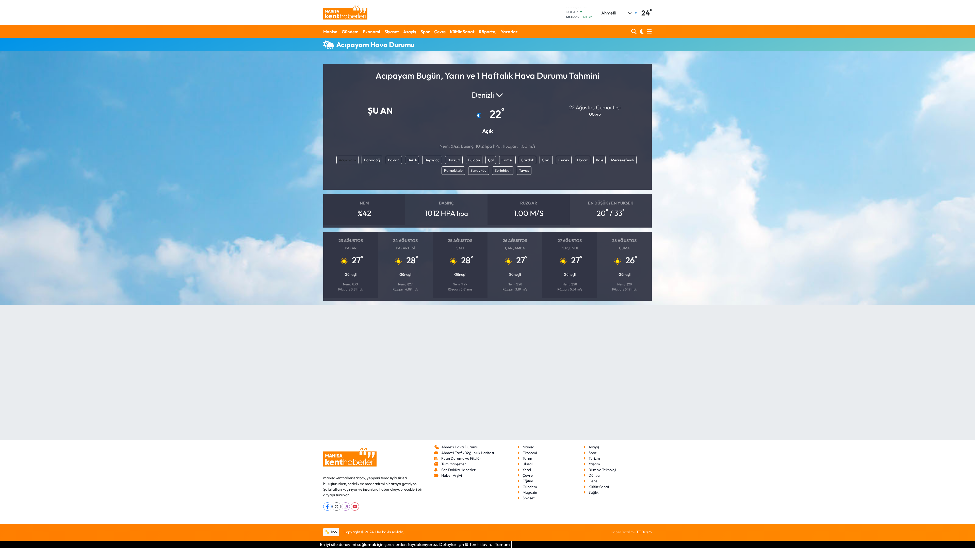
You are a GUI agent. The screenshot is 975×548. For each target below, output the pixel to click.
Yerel (527, 469)
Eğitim (528, 480)
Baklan (393, 160)
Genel (593, 480)
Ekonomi (371, 31)
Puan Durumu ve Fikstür (461, 458)
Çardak (527, 160)
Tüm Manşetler (453, 463)
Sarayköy (478, 170)
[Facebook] (327, 506)
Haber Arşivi (451, 475)
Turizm (594, 458)
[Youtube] (355, 506)
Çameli (507, 160)
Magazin (530, 492)
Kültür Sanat (462, 31)
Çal (491, 160)
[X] (336, 506)
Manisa (330, 31)
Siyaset (391, 31)
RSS (333, 531)
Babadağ (372, 160)
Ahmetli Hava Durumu (459, 446)
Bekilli (412, 160)
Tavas (524, 170)
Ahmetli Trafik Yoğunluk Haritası (467, 452)
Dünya (594, 475)
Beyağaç (432, 160)
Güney (563, 160)
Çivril (546, 160)
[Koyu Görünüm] (641, 31)
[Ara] (634, 31)
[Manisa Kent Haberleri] (345, 12)
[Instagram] (346, 506)
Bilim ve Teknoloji (602, 469)
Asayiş (409, 31)
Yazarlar (509, 31)
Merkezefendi (622, 160)
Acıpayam (347, 160)
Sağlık (593, 492)
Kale (599, 160)
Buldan (474, 160)
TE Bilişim (644, 531)
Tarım (527, 458)
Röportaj (487, 31)
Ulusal (527, 463)
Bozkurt (454, 160)
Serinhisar (503, 170)
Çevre (440, 31)
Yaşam (594, 463)
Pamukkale (453, 170)
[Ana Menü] (648, 31)
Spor (425, 31)
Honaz (582, 160)
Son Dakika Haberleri (458, 469)
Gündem (350, 31)
